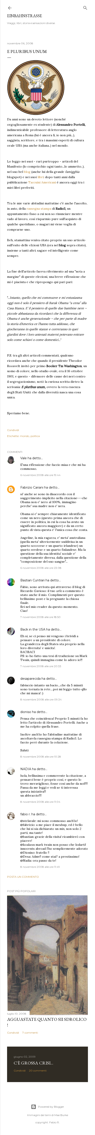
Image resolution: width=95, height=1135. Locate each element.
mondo (24, 436)
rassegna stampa (39, 209)
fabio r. (25, 814)
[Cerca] (85, 7)
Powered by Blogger (51, 1106)
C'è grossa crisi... (33, 1063)
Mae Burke (61, 1115)
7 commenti (30, 1032)
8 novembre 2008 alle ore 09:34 (41, 699)
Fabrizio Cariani (31, 487)
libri (41, 177)
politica (35, 436)
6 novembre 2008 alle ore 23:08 (40, 567)
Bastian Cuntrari (32, 580)
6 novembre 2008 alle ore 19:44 (40, 475)
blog (27, 172)
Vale (23, 458)
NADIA (25, 769)
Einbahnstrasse (24, 15)
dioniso (25, 712)
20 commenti (38, 1070)
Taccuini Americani (42, 182)
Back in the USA (32, 629)
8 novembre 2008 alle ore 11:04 (40, 801)
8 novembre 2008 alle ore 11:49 (40, 866)
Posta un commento (23, 876)
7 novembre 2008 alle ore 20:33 (40, 666)
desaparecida (30, 679)
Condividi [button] (13, 430)
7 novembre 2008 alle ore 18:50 (40, 617)
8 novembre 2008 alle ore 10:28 (40, 756)
